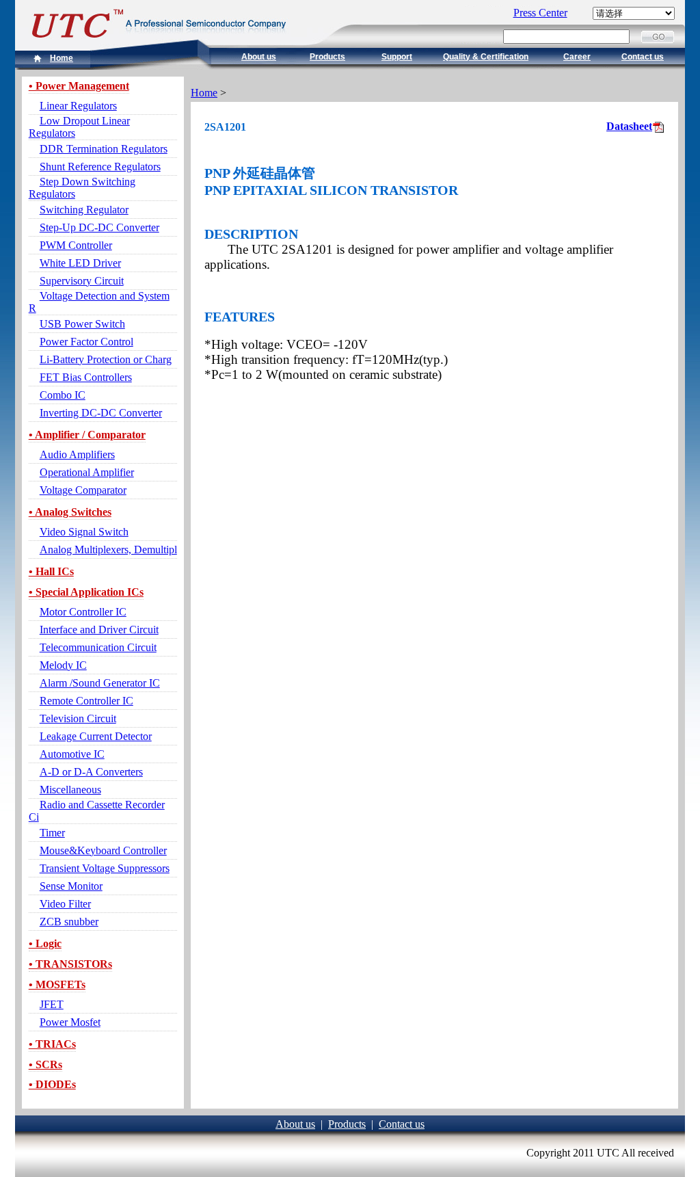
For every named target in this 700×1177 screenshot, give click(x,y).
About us (258, 57)
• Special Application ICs (86, 592)
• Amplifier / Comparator (87, 434)
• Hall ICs (51, 571)
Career (577, 57)
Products (327, 57)
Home (61, 58)
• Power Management (79, 86)
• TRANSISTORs (70, 964)
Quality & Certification (485, 57)
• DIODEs (52, 1084)
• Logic (45, 943)
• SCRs (45, 1064)
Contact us (642, 57)
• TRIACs (52, 1044)
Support (396, 57)
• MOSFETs (57, 984)
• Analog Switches (70, 512)
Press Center (540, 12)
